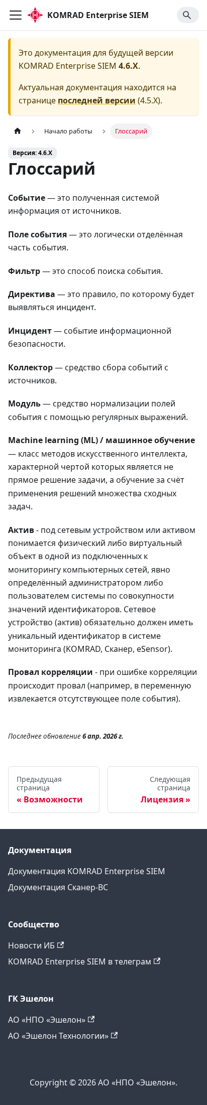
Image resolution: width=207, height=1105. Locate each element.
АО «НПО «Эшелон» (46, 1019)
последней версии (97, 100)
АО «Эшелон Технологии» (58, 1035)
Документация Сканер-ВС (58, 887)
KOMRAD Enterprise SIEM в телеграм (79, 961)
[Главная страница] (17, 131)
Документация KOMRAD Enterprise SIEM (86, 871)
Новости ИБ (31, 945)
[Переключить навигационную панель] (15, 15)
